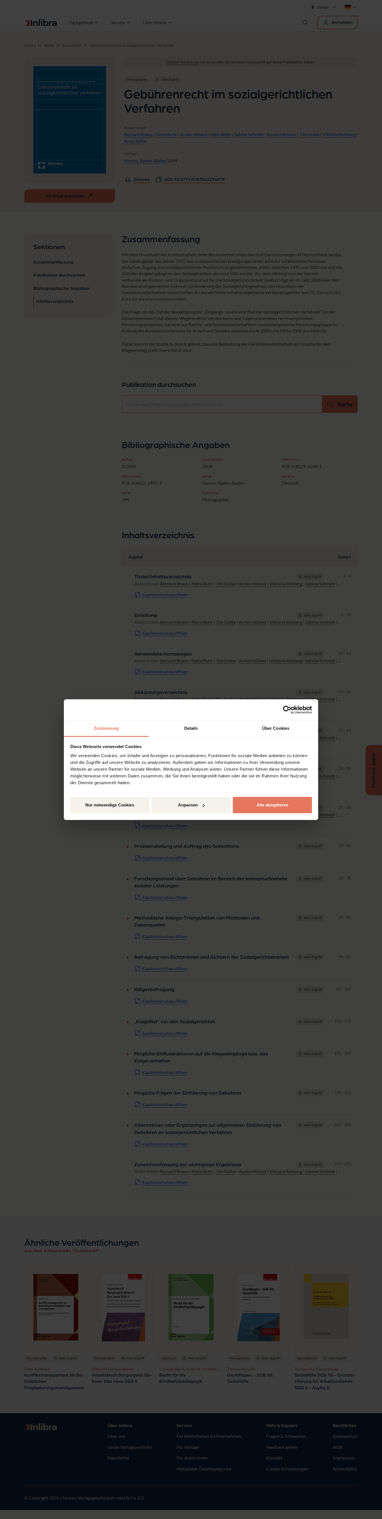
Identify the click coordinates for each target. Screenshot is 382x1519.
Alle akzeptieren (272, 805)
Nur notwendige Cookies (109, 805)
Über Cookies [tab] (275, 728)
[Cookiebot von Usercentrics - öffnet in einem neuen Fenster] (287, 710)
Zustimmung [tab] (106, 728)
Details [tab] (191, 728)
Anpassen (188, 805)
